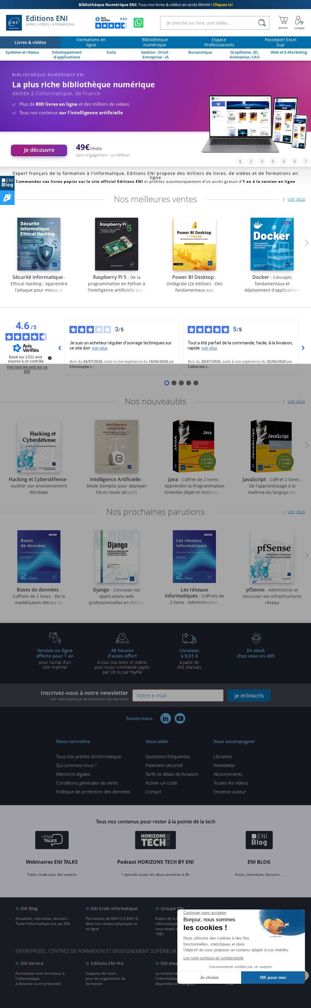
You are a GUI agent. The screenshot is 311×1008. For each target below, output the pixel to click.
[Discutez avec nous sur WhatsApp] (138, 23)
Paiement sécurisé (164, 765)
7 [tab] (306, 161)
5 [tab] (284, 161)
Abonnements (228, 774)
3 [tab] (262, 161)
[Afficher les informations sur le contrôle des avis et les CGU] (49, 358)
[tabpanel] (155, 114)
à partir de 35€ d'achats (189, 658)
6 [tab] (295, 161)
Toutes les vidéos (231, 783)
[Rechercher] (262, 23)
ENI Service (32, 963)
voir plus (296, 199)
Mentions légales (73, 774)
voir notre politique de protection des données (89, 699)
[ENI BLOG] (7, 183)
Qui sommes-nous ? (76, 765)
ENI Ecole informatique (114, 908)
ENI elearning (174, 963)
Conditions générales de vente (87, 783)
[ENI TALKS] (52, 841)
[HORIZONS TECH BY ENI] (155, 841)
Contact (153, 792)
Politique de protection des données (93, 792)
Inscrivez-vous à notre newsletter (84, 695)
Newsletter (224, 765)
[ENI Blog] (259, 841)
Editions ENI (50, 20)
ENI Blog (29, 908)
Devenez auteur (230, 792)
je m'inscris (249, 695)
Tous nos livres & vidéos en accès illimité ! (156, 4)
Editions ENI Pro (107, 963)
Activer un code (161, 783)
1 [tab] (240, 161)
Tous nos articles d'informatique (88, 756)
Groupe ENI (172, 908)
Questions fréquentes (167, 756)
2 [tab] (251, 161)
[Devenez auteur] (7, 197)
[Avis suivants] (303, 347)
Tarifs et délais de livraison (171, 774)
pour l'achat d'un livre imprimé (55, 658)
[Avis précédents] (60, 347)
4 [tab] (273, 161)
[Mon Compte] (299, 23)
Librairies (223, 756)
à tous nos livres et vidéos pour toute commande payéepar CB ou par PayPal (122, 661)
